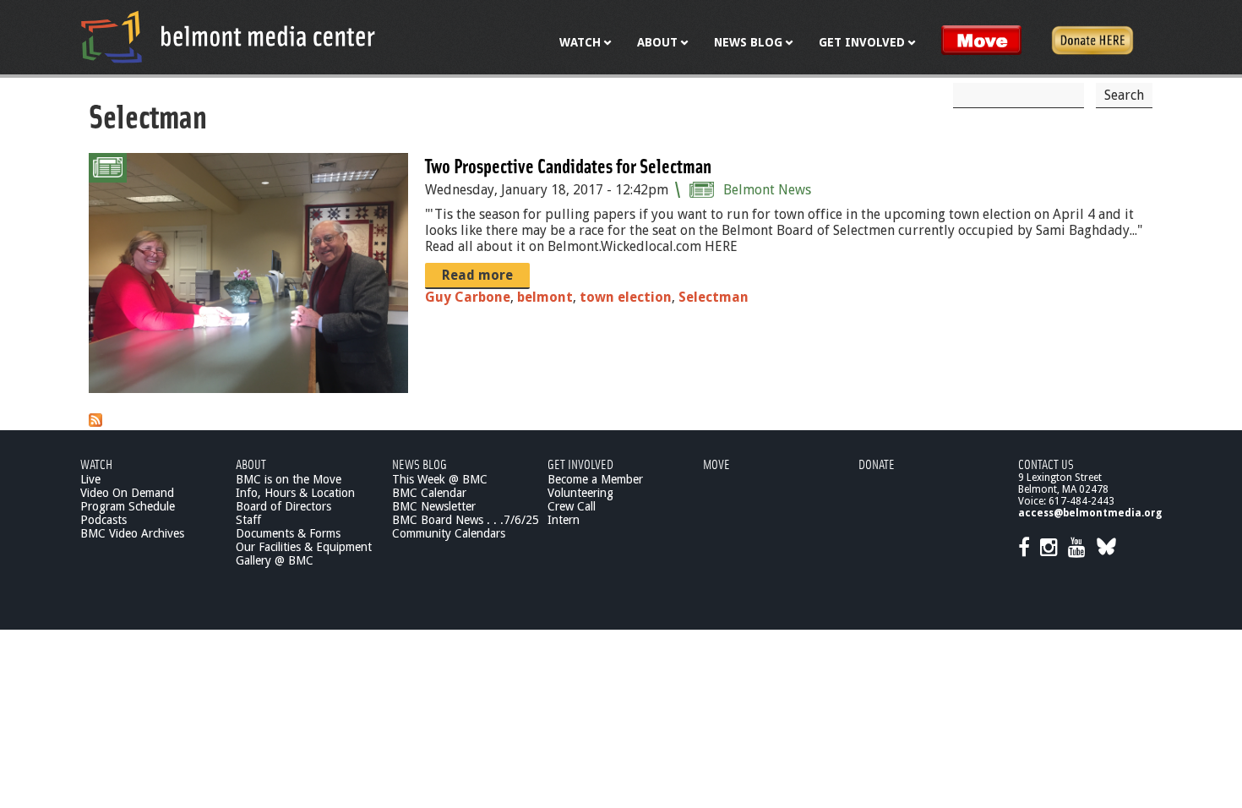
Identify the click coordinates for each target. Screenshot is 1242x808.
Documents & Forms (288, 533)
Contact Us (1046, 464)
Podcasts (103, 520)
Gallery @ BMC (274, 560)
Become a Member (595, 479)
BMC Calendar (429, 493)
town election (626, 297)
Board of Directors (283, 506)
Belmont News (767, 190)
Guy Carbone (467, 297)
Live (90, 479)
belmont (545, 297)
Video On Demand (127, 493)
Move (716, 464)
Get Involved (580, 464)
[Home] (228, 36)
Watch (96, 464)
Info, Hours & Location (295, 493)
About (251, 464)
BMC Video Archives (132, 533)
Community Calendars (448, 533)
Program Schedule (127, 506)
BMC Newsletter (434, 506)
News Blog (419, 464)
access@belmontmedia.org (1090, 513)
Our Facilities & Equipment (304, 547)
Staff (248, 520)
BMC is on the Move (288, 479)
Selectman (713, 297)
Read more (477, 275)
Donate (876, 464)
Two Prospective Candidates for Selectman (568, 165)
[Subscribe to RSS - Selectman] (95, 422)
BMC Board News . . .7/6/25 (465, 520)
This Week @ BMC (440, 479)
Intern (563, 520)
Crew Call (571, 506)
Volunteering (580, 493)
